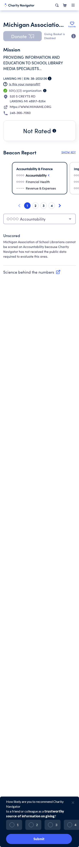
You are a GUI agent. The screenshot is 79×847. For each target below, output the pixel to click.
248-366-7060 (20, 113)
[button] (22, 36)
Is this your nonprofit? (24, 84)
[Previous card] (19, 205)
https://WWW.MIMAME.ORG (30, 107)
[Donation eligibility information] (73, 36)
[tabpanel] (39, 248)
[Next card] (60, 205)
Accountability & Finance (34, 169)
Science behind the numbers (28, 272)
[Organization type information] (44, 90)
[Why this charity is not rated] (54, 131)
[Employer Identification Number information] (49, 78)
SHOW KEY (68, 152)
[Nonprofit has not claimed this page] (5, 84)
